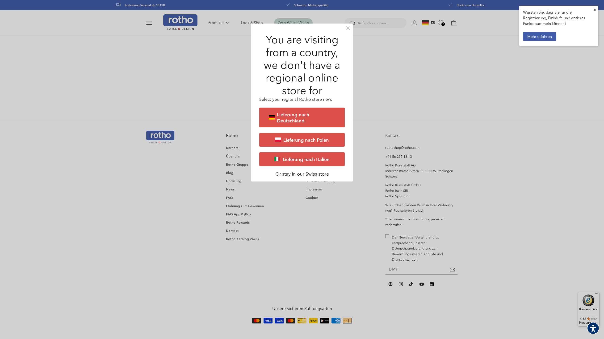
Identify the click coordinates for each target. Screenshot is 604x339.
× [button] (595, 10)
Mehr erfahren (539, 36)
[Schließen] (348, 28)
